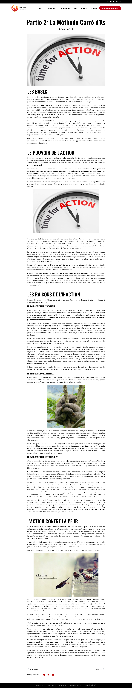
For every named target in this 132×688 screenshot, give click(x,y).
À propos (84, 8)
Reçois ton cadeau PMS (110, 8)
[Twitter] (117, 1)
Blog (75, 8)
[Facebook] (114, 1)
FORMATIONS (51, 8)
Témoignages (65, 8)
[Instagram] (108, 1)
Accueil (41, 8)
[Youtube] (111, 1)
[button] (52, 8)
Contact (94, 8)
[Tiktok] (120, 1)
